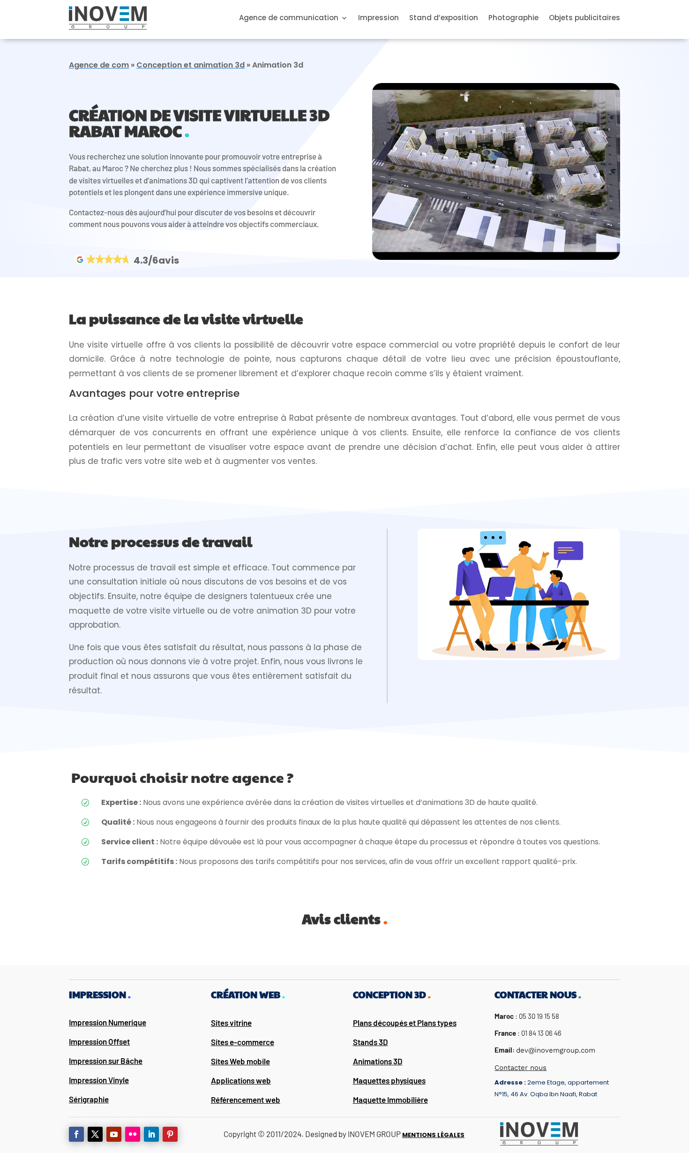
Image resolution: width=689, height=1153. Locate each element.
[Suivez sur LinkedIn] (151, 1134)
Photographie (513, 18)
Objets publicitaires (584, 18)
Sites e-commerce (242, 1042)
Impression (378, 18)
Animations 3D (378, 1061)
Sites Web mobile (240, 1061)
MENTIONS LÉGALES (433, 1134)
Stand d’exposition (443, 18)
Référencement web (245, 1099)
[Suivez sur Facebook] (76, 1134)
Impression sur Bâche (105, 1060)
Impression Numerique (107, 1022)
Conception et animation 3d (190, 65)
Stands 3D (370, 1042)
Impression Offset (99, 1041)
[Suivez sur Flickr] (132, 1134)
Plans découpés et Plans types (405, 1022)
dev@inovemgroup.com (555, 1050)
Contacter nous (520, 1067)
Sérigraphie (89, 1099)
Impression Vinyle (99, 1080)
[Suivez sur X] (95, 1134)
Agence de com (99, 65)
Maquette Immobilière (390, 1099)
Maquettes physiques (389, 1080)
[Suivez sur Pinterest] (170, 1134)
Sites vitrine (231, 1022)
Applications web (241, 1080)
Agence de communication (288, 18)
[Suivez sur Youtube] (113, 1134)
